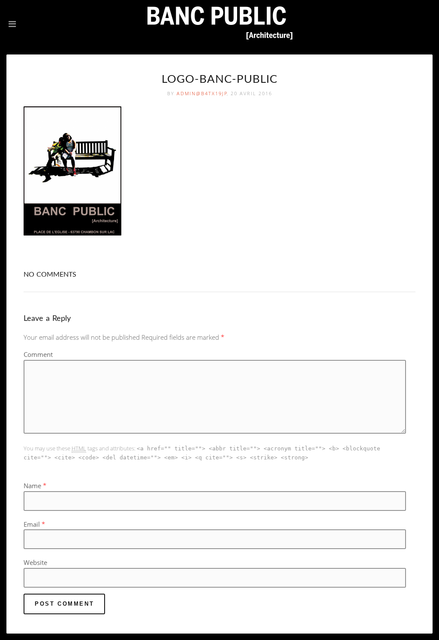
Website (35, 562)
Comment (38, 354)
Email (32, 524)
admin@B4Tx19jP (202, 93)
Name (32, 485)
